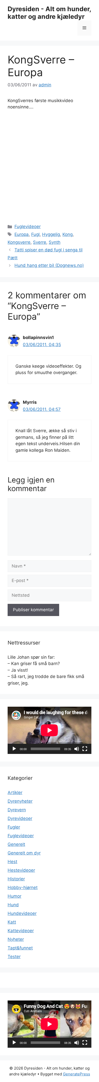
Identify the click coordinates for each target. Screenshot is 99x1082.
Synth (54, 242)
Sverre (39, 242)
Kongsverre (19, 242)
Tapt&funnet (20, 947)
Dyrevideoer (20, 818)
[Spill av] (14, 748)
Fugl (35, 234)
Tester (14, 956)
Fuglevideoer (27, 226)
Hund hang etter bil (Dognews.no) (49, 265)
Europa (21, 234)
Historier (16, 878)
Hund (13, 904)
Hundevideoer (22, 913)
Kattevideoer (21, 930)
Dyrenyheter (20, 801)
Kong (67, 234)
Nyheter (16, 939)
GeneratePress (76, 1074)
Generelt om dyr (24, 852)
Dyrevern (17, 809)
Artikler (15, 792)
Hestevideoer (21, 870)
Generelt (16, 844)
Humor (14, 896)
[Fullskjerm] (84, 748)
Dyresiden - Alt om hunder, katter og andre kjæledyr (49, 12)
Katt (12, 922)
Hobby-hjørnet (23, 887)
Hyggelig (51, 234)
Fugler (14, 827)
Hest (12, 861)
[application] (49, 730)
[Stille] (76, 748)
